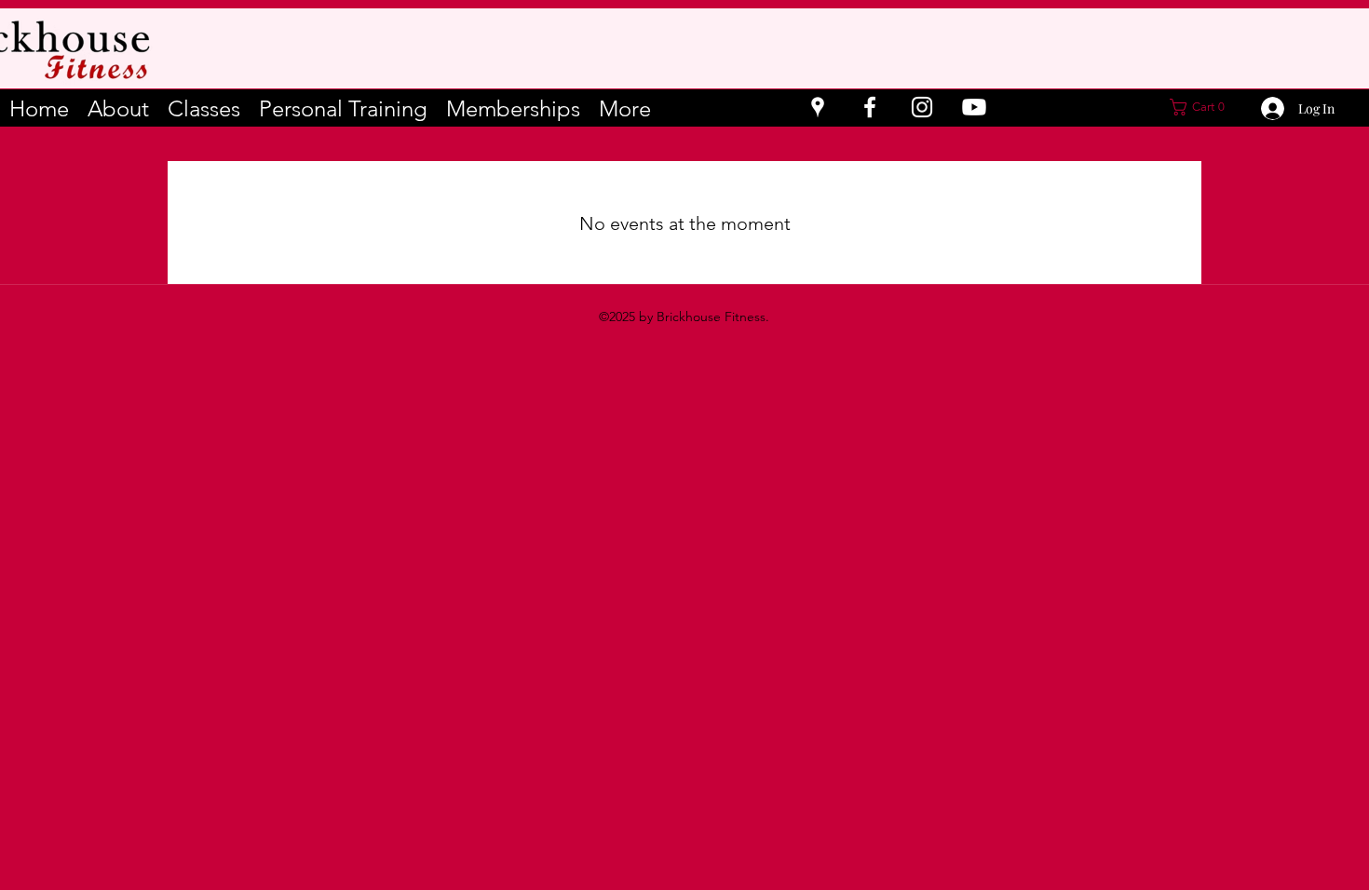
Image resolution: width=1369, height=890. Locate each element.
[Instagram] (922, 107)
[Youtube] (974, 107)
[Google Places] (818, 107)
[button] (1203, 107)
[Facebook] (870, 107)
